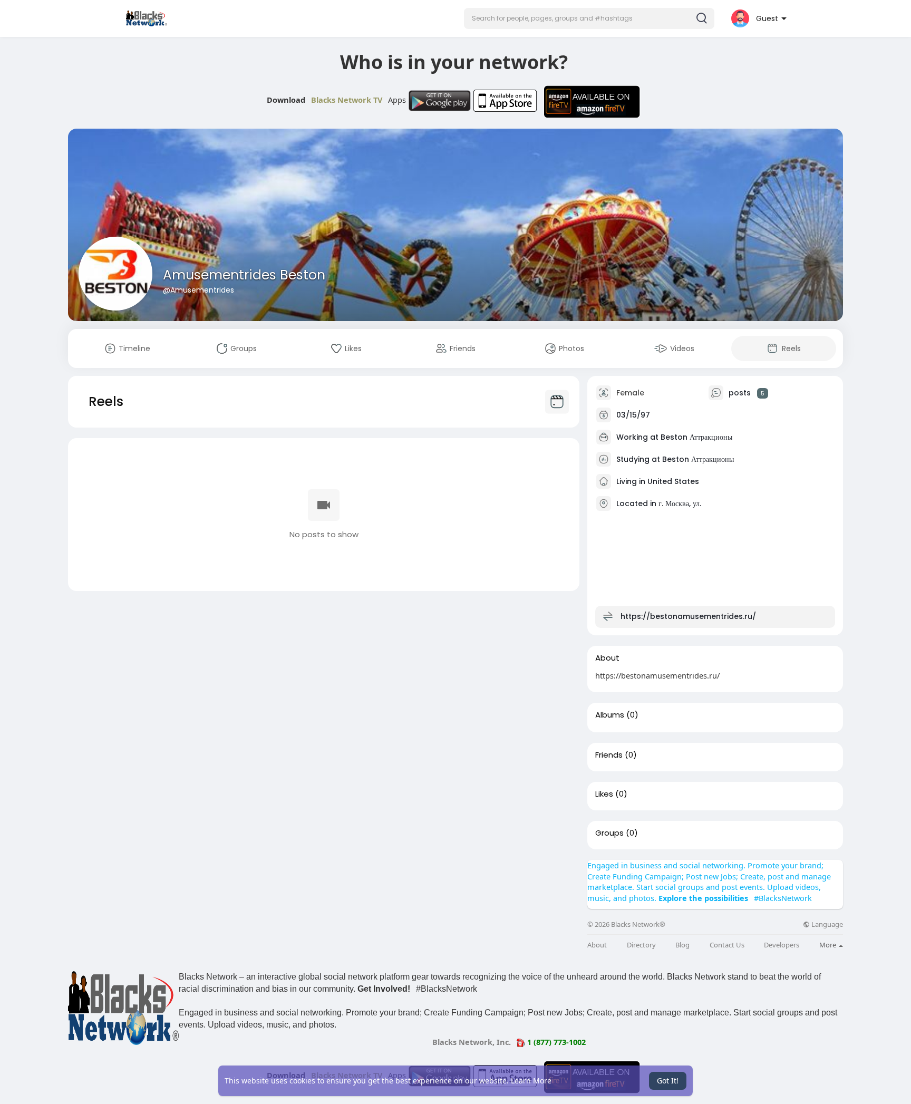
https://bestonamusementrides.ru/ (688, 616)
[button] (589, 18)
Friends (609, 755)
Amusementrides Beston (244, 275)
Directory (641, 945)
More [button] (828, 945)
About (597, 945)
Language (826, 924)
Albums (609, 715)
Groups (609, 833)
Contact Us (727, 945)
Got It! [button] (668, 1081)
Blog (682, 945)
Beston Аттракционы (696, 437)
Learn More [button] (531, 1081)
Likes (604, 794)
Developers (781, 945)
